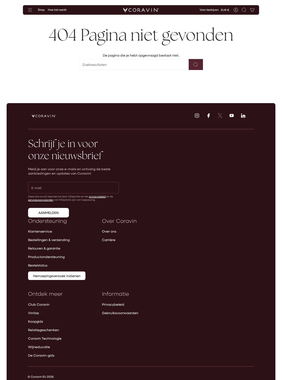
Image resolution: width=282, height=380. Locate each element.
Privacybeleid (113, 304)
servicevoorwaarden (40, 199)
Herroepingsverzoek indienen (57, 276)
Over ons (109, 231)
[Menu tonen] (30, 10)
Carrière (108, 240)
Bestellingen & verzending (49, 240)
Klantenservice (40, 231)
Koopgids (35, 321)
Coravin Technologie (45, 338)
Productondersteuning (46, 257)
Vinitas (33, 313)
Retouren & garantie (44, 248)
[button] (244, 10)
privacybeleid (97, 196)
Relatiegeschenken (43, 330)
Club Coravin (39, 304)
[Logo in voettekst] (43, 116)
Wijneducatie (39, 347)
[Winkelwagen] (252, 10)
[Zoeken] (196, 64)
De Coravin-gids (41, 355)
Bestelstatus (37, 265)
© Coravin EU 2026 (41, 377)
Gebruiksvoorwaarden (120, 313)
